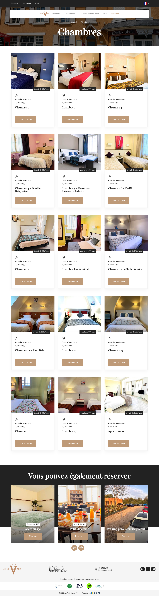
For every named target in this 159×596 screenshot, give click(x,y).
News (105, 14)
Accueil (74, 22)
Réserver (115, 14)
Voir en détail (26, 119)
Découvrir (56, 14)
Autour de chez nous (90, 14)
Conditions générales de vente (87, 579)
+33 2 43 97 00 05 (104, 568)
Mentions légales (67, 579)
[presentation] (74, 548)
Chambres (71, 14)
